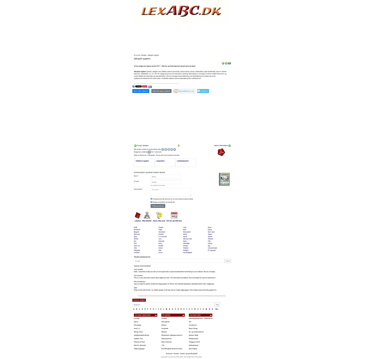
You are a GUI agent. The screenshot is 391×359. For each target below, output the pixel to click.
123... (217, 309)
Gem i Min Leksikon (141, 91)
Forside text (193, 325)
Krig (160, 250)
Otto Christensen (139, 281)
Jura (160, 239)
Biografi (136, 232)
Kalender (161, 241)
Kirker (161, 248)
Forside (143, 55)
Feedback (204, 91)
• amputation (160, 161)
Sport (209, 227)
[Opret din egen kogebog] (224, 179)
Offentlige (186, 243)
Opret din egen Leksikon (161, 91)
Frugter (161, 227)
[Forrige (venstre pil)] (223, 63)
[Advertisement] (182, 37)
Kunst (160, 252)
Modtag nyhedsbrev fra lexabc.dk (163, 202)
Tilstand (210, 239)
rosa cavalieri (138, 269)
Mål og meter (187, 239)
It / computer (163, 236)
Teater (210, 234)
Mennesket (187, 232)
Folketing (137, 250)
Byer (135, 236)
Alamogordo (165, 322)
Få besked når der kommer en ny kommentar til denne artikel (172, 199)
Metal (185, 234)
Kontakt (176, 353)
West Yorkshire (166, 342)
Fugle (160, 229)
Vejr (209, 246)
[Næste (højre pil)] (226, 63)
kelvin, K (137, 328)
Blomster (137, 234)
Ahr (190, 322)
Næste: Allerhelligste (221, 145)
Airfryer (163, 325)
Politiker (185, 248)
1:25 (162, 345)
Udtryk (210, 243)
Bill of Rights (193, 348)
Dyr (135, 241)
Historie (161, 234)
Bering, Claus (138, 332)
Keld (135, 288)
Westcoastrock (166, 338)
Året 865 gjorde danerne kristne (171, 348)
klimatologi (137, 325)
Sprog (210, 229)
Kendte (161, 246)
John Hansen (138, 275)
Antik (135, 227)
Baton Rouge (193, 328)
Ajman (136, 322)
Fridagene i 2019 (194, 342)
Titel (209, 241)
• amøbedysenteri (182, 161)
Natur (185, 241)
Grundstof (162, 232)
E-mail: (136, 181)
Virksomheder (212, 248)
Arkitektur (137, 229)
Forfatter (136, 252)
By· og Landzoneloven (196, 332)
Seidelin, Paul (138, 338)
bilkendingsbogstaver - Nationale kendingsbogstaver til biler (201, 318)
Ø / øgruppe (212, 250)
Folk (135, 248)
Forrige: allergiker (143, 145)
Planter (185, 246)
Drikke (136, 239)
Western (164, 332)
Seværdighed (187, 252)
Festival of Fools (139, 342)
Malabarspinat (193, 338)
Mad (184, 229)
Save (145, 86)
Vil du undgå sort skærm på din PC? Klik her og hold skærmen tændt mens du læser (165, 66)
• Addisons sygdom (142, 161)
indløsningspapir (139, 348)
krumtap (136, 318)
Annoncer (169, 353)
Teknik (210, 236)
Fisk (135, 243)
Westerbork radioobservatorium (171, 335)
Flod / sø (137, 246)
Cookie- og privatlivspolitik (188, 353)
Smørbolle (164, 328)
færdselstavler (193, 345)
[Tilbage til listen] (178, 145)
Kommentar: (138, 189)
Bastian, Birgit (193, 335)
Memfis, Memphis (140, 345)
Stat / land (211, 232)
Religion (185, 250)
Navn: (136, 176)
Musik (185, 236)
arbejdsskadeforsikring (141, 335)
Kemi (160, 243)
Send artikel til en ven (186, 91)
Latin (184, 227)
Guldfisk (164, 318)
